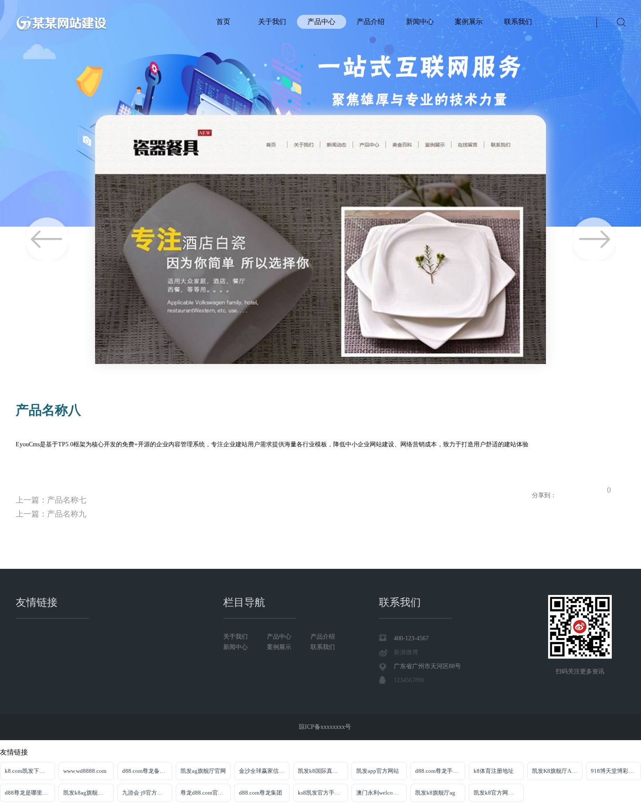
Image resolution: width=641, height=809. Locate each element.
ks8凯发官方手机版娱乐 (323, 792)
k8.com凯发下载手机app (30, 771)
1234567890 (409, 680)
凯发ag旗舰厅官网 (203, 771)
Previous (47, 239)
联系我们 (518, 21)
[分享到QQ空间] (563, 488)
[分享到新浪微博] (575, 488)
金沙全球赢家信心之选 (264, 771)
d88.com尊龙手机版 (439, 771)
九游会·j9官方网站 (145, 792)
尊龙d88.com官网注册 (206, 792)
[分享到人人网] (600, 488)
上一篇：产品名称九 (51, 514)
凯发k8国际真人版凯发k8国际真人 (323, 771)
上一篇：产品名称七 (51, 500)
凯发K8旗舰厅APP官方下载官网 (557, 771)
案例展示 (469, 21)
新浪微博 (406, 652)
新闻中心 (420, 21)
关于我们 (272, 21)
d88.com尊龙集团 (260, 792)
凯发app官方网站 (377, 771)
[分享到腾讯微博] (588, 488)
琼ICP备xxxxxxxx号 (325, 727)
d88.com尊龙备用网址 (147, 771)
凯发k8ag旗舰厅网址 (88, 792)
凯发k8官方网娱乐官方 (499, 792)
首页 (223, 21)
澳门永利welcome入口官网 (381, 792)
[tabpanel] (320, 113)
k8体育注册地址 (494, 771)
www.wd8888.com (84, 771)
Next (594, 239)
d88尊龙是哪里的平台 (30, 792)
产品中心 (321, 21)
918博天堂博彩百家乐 (616, 771)
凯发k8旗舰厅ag (435, 792)
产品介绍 (371, 21)
